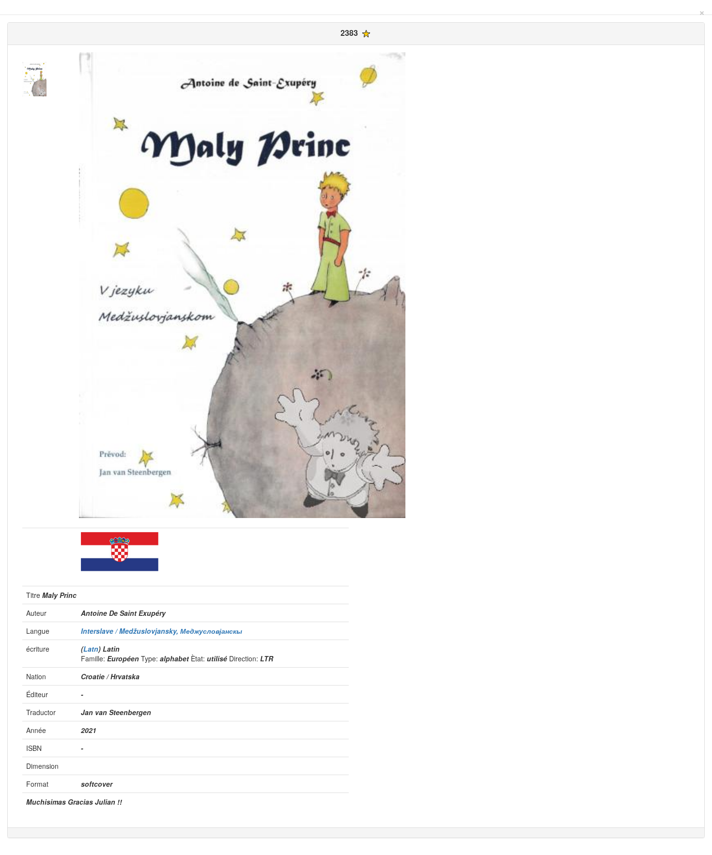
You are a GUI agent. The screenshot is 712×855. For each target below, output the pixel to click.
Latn (90, 649)
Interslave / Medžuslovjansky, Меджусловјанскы (161, 631)
